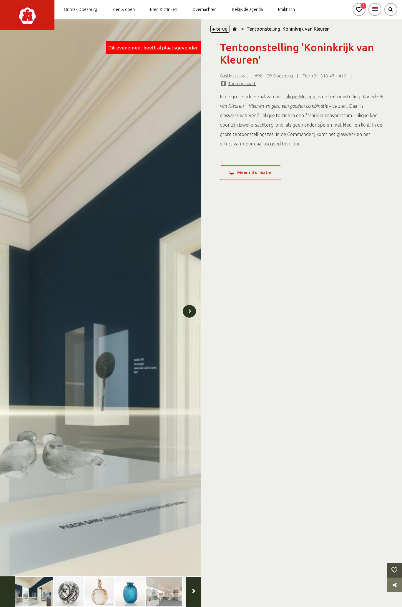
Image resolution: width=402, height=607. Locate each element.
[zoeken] (390, 9)
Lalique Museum (300, 96)
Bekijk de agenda (247, 9)
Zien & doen (123, 9)
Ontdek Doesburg (80, 9)
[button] (359, 9)
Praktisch (286, 9)
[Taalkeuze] (374, 9)
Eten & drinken (163, 9)
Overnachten (204, 9)
